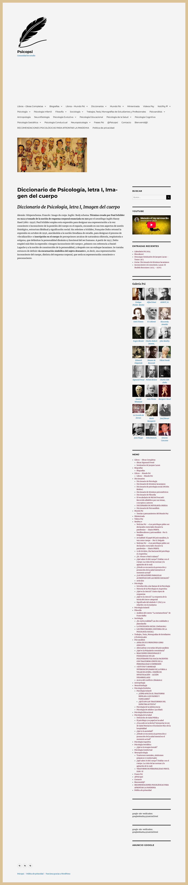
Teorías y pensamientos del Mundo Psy (152, 514)
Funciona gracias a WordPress (58, 874)
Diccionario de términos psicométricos (152, 492)
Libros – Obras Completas (30, 106)
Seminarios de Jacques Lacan (148, 465)
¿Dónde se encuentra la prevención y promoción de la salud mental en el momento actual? (151, 570)
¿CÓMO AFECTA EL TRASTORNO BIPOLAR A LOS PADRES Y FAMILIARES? (151, 696)
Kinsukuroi (138, 254)
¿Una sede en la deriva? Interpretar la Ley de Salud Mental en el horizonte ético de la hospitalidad (154, 726)
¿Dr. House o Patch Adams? (148, 557)
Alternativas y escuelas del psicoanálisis (153, 648)
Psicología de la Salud (117, 117)
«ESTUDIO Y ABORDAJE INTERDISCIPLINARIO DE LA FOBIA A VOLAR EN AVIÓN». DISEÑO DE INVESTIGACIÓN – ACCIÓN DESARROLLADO (152, 672)
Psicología (22, 112)
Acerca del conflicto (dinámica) (149, 680)
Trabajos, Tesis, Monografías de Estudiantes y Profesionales (116, 112)
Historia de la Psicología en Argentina (152, 589)
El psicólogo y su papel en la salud (150, 720)
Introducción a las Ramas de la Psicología (153, 586)
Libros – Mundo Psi (75, 106)
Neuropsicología (79, 122)
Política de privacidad (103, 128)
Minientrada (133, 106)
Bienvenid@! (141, 122)
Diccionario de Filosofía (146, 495)
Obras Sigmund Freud (145, 462)
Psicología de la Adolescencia (148, 707)
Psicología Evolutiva (63, 117)
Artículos (140, 581)
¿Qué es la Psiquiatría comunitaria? (151, 651)
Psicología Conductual (56, 122)
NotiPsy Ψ (163, 106)
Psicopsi (25, 52)
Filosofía (59, 112)
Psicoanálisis (156, 112)
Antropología (24, 117)
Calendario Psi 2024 (142, 251)
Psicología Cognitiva (145, 117)
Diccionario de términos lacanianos (151, 484)
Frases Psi (99, 122)
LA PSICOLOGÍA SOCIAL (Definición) (151, 626)
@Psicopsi (112, 122)
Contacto (126, 122)
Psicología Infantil (43, 112)
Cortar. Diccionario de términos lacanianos (151, 262)
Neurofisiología (41, 117)
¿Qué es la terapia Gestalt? (147, 747)
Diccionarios (97, 106)
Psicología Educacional (91, 117)
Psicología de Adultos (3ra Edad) (150, 710)
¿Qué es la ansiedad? (145, 731)
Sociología (75, 112)
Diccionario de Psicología (147, 481)
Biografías (54, 106)
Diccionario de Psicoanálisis (148, 508)
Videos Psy (148, 106)
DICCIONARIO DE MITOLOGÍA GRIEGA (152, 505)
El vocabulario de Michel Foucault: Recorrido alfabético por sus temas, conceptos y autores (151, 500)
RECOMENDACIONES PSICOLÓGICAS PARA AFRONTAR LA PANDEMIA (53, 128)
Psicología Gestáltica (27, 122)
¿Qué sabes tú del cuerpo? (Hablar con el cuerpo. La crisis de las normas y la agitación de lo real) (153, 562)
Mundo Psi (115, 106)
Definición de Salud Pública (148, 718)
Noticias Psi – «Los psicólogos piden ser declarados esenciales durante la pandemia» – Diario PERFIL (153, 527)
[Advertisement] (94, 83)
